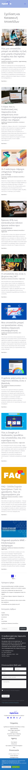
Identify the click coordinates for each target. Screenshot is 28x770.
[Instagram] (11, 717)
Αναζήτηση (23, 628)
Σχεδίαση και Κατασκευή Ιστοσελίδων (9, 61)
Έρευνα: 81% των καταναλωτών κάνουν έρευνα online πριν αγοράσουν (12, 224)
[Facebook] (8, 717)
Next (14, 578)
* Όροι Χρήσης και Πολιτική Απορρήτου (10, 702)
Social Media (4, 621)
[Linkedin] (14, 717)
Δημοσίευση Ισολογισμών (14, 735)
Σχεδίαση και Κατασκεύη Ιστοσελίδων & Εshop (14, 726)
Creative (20, 496)
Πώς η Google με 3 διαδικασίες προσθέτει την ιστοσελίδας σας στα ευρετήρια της (13, 436)
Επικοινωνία (14, 743)
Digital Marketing (22, 61)
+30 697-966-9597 (14, 755)
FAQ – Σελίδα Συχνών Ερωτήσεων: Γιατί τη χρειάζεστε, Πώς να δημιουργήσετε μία (11, 490)
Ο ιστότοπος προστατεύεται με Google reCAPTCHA (13, 700)
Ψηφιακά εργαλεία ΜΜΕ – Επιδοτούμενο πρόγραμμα (13, 543)
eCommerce (4, 63)
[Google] (17, 717)
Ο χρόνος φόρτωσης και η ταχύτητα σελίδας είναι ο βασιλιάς (14, 381)
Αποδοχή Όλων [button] (16, 766)
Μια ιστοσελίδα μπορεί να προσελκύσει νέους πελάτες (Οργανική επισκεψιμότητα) (12, 326)
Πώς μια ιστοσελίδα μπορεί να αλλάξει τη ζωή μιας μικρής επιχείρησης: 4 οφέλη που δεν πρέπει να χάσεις (13, 53)
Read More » (4, 81)
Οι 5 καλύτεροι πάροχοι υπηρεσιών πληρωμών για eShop (12, 172)
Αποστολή (5, 696)
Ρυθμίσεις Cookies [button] (6, 766)
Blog (14, 747)
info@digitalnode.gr (14, 757)
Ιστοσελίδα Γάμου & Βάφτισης (14, 733)
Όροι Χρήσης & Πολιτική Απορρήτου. (11, 690)
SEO (20, 332)
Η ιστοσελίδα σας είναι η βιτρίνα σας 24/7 (13, 275)
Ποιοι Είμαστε (14, 742)
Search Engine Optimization (14, 730)
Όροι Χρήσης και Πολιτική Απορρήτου (14, 745)
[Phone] (20, 717)
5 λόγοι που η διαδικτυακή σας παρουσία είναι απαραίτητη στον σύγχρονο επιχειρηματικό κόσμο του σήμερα (13, 113)
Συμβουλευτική (14, 732)
